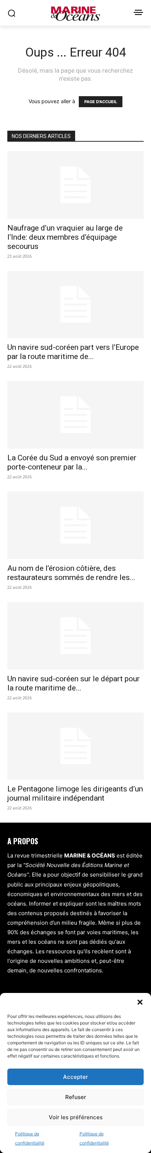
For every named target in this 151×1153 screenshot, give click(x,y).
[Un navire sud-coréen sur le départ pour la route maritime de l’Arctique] (75, 636)
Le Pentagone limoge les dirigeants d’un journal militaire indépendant (75, 793)
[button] (140, 1002)
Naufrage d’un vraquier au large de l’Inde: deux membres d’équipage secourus (65, 237)
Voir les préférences (76, 1117)
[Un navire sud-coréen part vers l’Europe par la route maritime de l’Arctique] (75, 304)
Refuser (75, 1097)
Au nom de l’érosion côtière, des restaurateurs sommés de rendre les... (71, 573)
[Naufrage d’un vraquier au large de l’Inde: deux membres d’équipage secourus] (75, 185)
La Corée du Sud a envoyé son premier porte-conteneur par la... (71, 462)
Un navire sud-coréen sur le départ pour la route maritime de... (73, 683)
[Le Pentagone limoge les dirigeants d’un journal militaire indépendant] (75, 746)
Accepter (75, 1076)
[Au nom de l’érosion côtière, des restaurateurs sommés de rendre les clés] (75, 525)
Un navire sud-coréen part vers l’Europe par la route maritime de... (73, 352)
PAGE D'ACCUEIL (100, 101)
